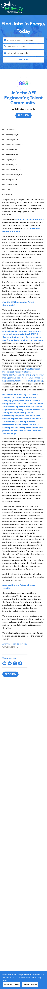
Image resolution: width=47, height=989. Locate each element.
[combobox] (23, 40)
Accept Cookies (11, 984)
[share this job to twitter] (15, 663)
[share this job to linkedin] (10, 663)
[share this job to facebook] (20, 663)
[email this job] (4, 663)
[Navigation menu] (40, 7)
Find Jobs (24, 59)
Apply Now (23, 115)
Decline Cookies (30, 984)
